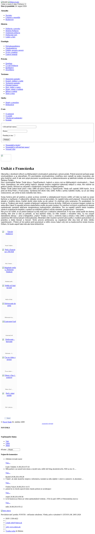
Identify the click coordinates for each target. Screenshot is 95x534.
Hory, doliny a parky (13, 87)
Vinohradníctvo (11, 48)
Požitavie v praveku (13, 29)
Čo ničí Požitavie (12, 66)
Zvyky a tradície (11, 52)
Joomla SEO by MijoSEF (47, 423)
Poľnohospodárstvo (13, 46)
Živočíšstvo (10, 70)
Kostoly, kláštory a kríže (14, 81)
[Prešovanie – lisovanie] (9, 342)
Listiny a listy (10, 37)
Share (8, 418)
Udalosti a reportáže (13, 17)
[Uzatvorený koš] (9, 321)
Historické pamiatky (13, 79)
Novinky (9, 15)
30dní (8, 445)
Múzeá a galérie (11, 91)
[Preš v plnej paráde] (9, 395)
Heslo (5, 131)
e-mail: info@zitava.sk (14, 523)
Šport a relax (10, 93)
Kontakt (8, 120)
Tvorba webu (10, 531)
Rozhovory (10, 20)
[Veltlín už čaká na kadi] (9, 288)
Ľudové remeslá (11, 54)
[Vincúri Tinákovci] (9, 234)
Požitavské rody (11, 35)
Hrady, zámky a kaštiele (14, 89)
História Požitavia (12, 31)
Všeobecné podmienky (14, 118)
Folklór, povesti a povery (15, 50)
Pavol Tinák (7, 422)
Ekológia (9, 63)
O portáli (9, 116)
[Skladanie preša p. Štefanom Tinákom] (9, 272)
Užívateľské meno (9, 127)
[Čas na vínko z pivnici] (9, 359)
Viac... (8, 463)
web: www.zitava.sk (13, 527)
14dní (8, 443)
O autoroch (10, 114)
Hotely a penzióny (12, 103)
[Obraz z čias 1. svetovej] (9, 377)
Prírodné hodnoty (12, 85)
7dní (7, 441)
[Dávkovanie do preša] (9, 306)
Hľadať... (4, 450)
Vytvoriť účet (10, 149)
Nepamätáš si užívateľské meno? (18, 147)
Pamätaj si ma (8, 135)
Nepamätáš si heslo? (13, 145)
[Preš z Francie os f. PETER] (9, 252)
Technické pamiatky (13, 83)
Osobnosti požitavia (13, 33)
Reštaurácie (10, 105)
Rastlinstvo (10, 68)
